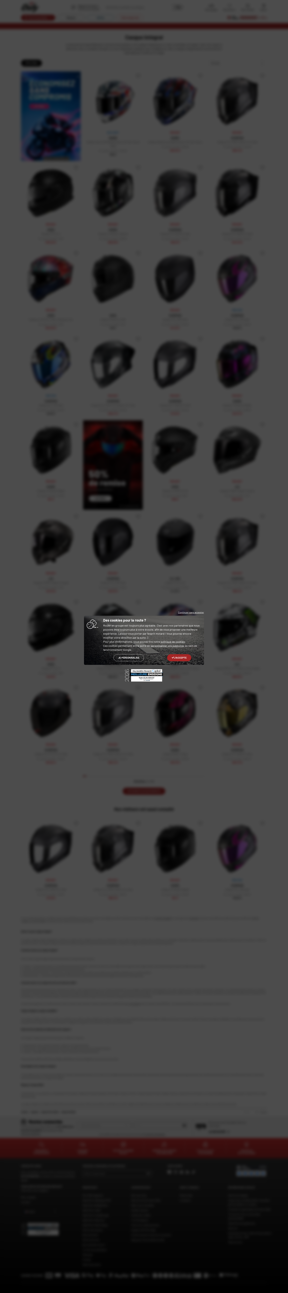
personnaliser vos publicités (167, 645)
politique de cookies (173, 641)
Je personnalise (128, 657)
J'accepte (180, 657)
